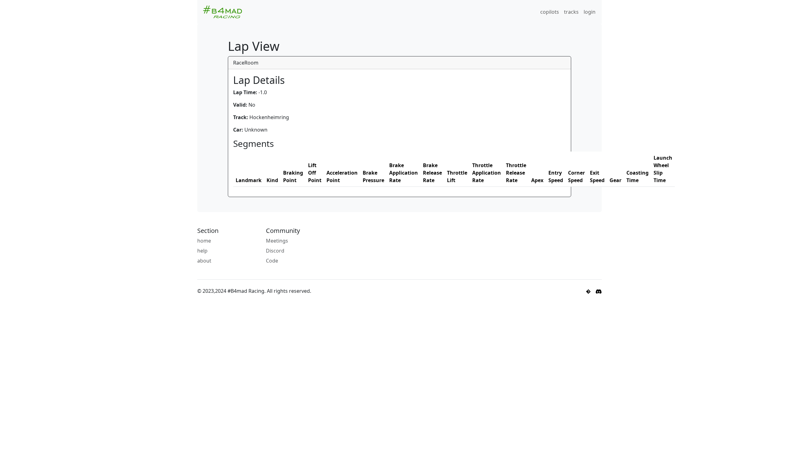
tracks (571, 11)
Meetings (277, 240)
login (590, 11)
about (204, 260)
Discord (275, 250)
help (202, 250)
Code (272, 260)
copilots (549, 11)
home (204, 240)
